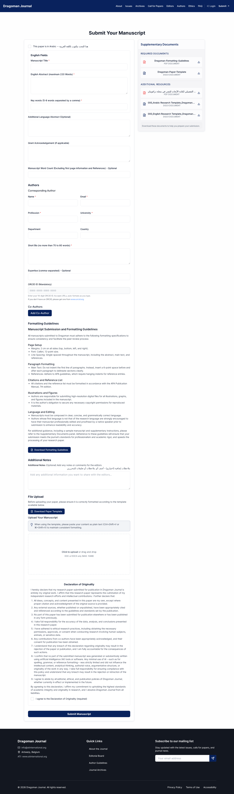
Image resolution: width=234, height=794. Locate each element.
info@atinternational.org (33, 747)
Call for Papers (155, 6)
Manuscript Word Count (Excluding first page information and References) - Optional (72, 168)
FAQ (200, 6)
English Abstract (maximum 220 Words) (52, 74)
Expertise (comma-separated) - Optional (49, 270)
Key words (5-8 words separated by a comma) (56, 100)
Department (34, 229)
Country (84, 229)
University (86, 212)
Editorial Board (96, 755)
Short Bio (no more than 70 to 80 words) (50, 245)
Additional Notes (65, 465)
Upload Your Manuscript (43, 517)
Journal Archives (97, 769)
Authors (181, 6)
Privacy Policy (174, 787)
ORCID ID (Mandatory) (40, 284)
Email (84, 196)
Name (32, 196)
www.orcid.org (77, 299)
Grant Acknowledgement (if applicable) (48, 143)
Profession (34, 212)
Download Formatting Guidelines (51, 449)
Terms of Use (193, 787)
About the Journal (98, 748)
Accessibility (209, 787)
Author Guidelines (98, 762)
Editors (170, 6)
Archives (140, 6)
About (119, 6)
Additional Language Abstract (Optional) (49, 116)
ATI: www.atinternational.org (32, 756)
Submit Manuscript (79, 714)
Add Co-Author (40, 313)
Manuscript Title (40, 60)
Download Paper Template (48, 511)
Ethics (191, 6)
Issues (128, 6)
